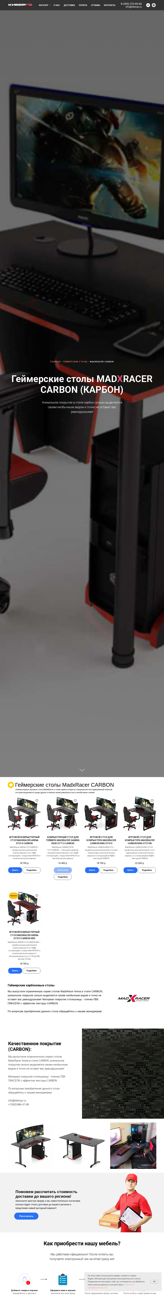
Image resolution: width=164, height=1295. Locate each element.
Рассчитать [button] (26, 1216)
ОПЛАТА (83, 5)
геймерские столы (75, 362)
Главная (55, 362)
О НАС (57, 5)
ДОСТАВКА (69, 5)
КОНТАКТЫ (109, 5)
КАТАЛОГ (44, 5)
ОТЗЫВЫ (95, 5)
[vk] (148, 5)
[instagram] (154, 5)
